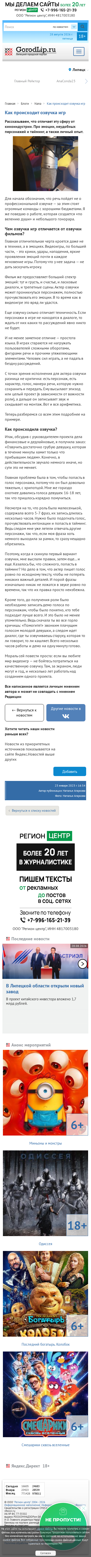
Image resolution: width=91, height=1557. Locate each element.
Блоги (25, 104)
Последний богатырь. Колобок (53, 1332)
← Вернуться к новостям (24, 712)
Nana (37, 104)
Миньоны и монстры (56, 1131)
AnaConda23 (66, 81)
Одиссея (63, 1231)
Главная (10, 104)
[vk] (65, 716)
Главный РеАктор (27, 81)
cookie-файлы (45, 1528)
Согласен (45, 1553)
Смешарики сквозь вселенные (53, 1432)
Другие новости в (66, 708)
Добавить (69, 771)
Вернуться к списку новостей (34, 810)
